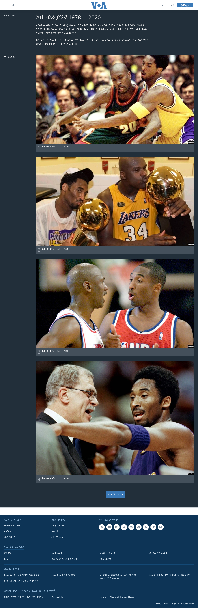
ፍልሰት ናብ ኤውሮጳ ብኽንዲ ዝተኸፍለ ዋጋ (169, 575)
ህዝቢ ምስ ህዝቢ (108, 553)
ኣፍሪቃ (54, 531)
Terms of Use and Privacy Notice (117, 596)
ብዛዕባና (7, 531)
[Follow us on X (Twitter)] (124, 527)
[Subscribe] (139, 527)
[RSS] (146, 527)
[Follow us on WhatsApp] (161, 527)
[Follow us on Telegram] (153, 527)
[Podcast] (131, 527)
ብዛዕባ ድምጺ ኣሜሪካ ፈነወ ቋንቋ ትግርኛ (23, 596)
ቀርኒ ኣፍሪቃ (57, 525)
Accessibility (58, 596)
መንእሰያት (57, 553)
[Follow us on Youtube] (109, 527)
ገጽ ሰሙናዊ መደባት (158, 553)
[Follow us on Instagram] (117, 527)
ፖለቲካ (7, 553)
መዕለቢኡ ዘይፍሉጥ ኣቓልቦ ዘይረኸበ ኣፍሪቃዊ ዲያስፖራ (118, 577)
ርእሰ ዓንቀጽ (10, 537)
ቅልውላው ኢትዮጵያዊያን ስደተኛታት (21, 575)
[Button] (9, 57)
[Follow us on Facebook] (102, 527)
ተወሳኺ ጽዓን (115, 494)
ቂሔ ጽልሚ (106, 559)
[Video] (163, 5)
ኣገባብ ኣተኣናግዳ (12, 525)
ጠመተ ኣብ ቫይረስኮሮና (63, 575)
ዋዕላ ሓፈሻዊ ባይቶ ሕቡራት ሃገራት (21, 580)
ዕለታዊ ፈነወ (57, 537)
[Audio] (172, 5)
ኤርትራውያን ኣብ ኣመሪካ (64, 559)
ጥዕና (6, 559)
